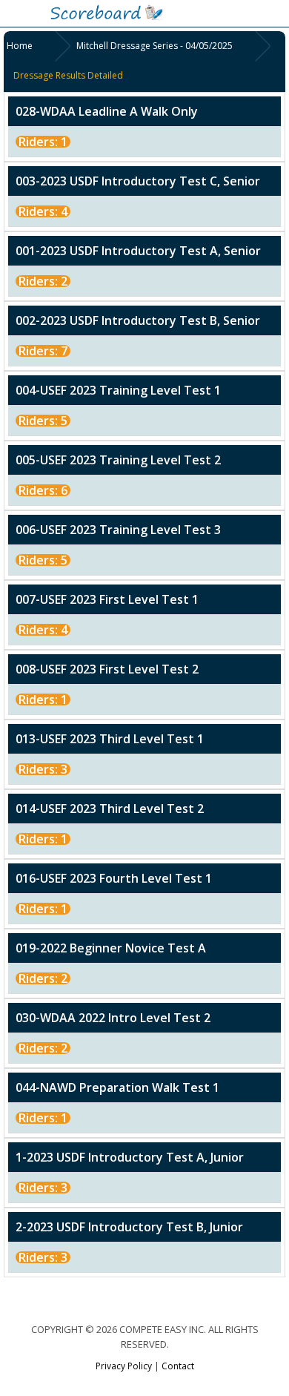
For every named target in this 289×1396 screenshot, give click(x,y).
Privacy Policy (124, 1366)
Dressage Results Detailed (68, 75)
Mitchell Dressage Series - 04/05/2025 (154, 45)
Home (20, 45)
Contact (178, 1366)
